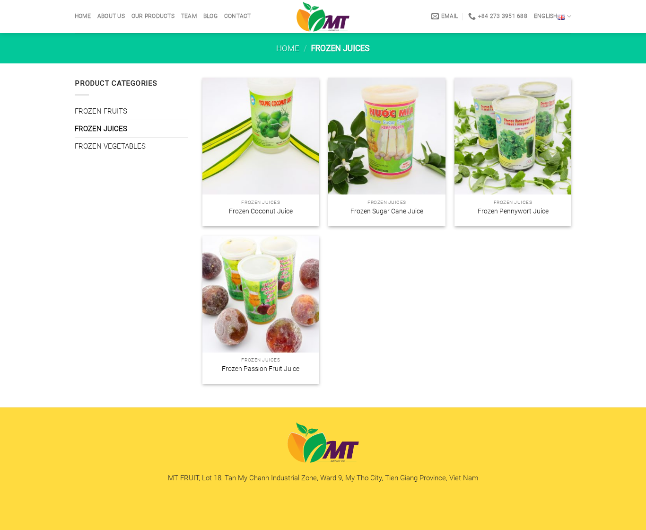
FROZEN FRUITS (101, 111)
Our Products (153, 16)
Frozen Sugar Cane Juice (386, 211)
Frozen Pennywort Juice (513, 211)
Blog (210, 16)
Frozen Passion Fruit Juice (260, 368)
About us (111, 16)
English (546, 16)
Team (189, 16)
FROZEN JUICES (101, 128)
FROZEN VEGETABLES (110, 146)
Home (83, 16)
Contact (237, 16)
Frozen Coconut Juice (261, 211)
